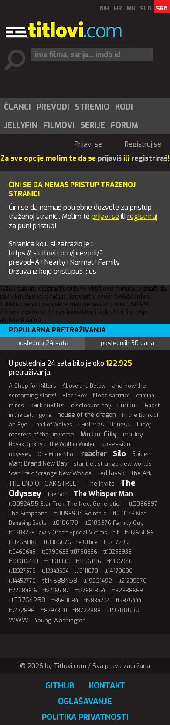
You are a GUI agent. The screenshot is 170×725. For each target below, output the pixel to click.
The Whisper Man (103, 493)
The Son (57, 494)
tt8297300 (54, 610)
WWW (18, 620)
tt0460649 (22, 551)
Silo (119, 453)
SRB (162, 8)
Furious (128, 405)
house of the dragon (87, 415)
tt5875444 (128, 600)
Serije (92, 125)
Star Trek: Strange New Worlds (50, 473)
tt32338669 (127, 590)
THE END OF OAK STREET (44, 484)
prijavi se (105, 216)
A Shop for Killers (32, 385)
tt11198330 (57, 561)
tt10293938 (117, 551)
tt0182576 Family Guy (113, 523)
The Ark (141, 473)
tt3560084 (64, 600)
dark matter (47, 405)
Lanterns (91, 424)
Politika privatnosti (85, 717)
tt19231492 (97, 580)
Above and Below (84, 386)
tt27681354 (90, 590)
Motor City (98, 434)
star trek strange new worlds (113, 463)
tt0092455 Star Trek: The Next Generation (66, 503)
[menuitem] (17, 107)
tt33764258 (27, 600)
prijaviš (110, 158)
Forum (124, 125)
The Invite (100, 484)
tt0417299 (116, 542)
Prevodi (53, 107)
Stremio (92, 107)
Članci (17, 107)
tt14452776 (22, 580)
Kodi (124, 107)
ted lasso (111, 473)
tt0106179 (65, 523)
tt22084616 (23, 590)
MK (131, 8)
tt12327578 (22, 570)
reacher (94, 453)
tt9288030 (123, 610)
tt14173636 (118, 570)
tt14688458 (59, 580)
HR (118, 8)
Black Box (74, 395)
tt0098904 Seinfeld (80, 513)
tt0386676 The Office (71, 542)
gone (45, 415)
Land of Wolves (53, 424)
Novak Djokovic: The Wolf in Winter (52, 444)
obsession (115, 444)
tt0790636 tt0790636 (69, 551)
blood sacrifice (111, 395)
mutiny (133, 434)
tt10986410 (23, 561)
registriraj (142, 216)
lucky (144, 424)
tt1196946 (120, 561)
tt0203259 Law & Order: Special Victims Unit (64, 532)
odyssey (20, 454)
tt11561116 (88, 561)
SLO (146, 8)
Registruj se (143, 144)
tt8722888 (87, 610)
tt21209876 (132, 580)
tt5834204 (97, 600)
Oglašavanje (85, 701)
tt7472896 (21, 610)
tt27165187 (56, 590)
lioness (120, 424)
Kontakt (107, 686)
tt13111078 (86, 570)
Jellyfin (20, 125)
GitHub (59, 686)
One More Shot (56, 454)
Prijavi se (88, 144)
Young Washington (60, 620)
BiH (104, 8)
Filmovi (59, 125)
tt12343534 (55, 570)
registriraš (149, 158)
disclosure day (91, 405)
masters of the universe (41, 434)
